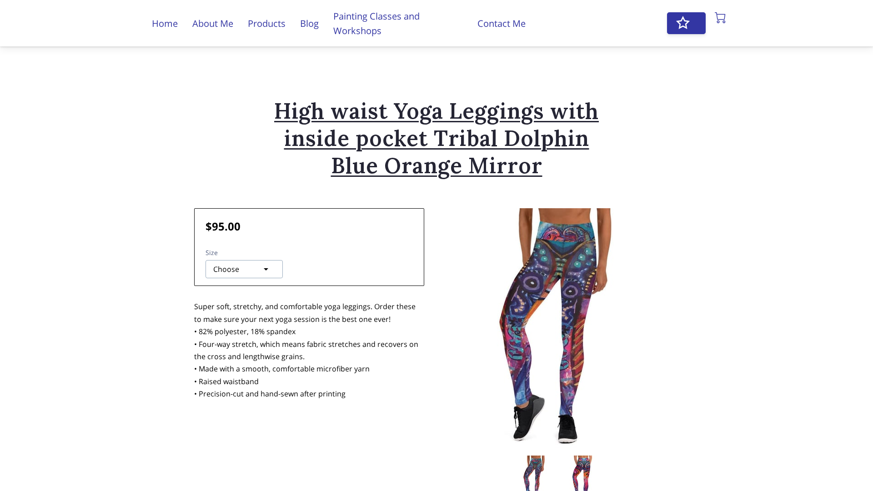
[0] (720, 17)
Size (212, 252)
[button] (244, 269)
